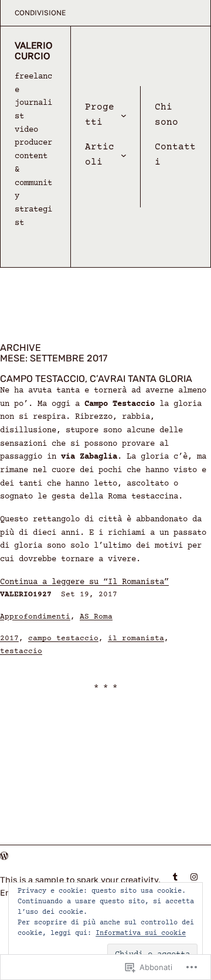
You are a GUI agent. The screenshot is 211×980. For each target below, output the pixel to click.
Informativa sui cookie (141, 933)
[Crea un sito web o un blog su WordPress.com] (4, 856)
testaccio (21, 651)
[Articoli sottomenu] (124, 155)
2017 (9, 638)
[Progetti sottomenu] (124, 115)
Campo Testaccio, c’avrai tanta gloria (96, 379)
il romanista (136, 638)
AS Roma (96, 617)
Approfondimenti (35, 617)
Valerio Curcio (34, 50)
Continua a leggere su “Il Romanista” (84, 582)
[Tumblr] (175, 877)
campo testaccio (63, 638)
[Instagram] (194, 877)
